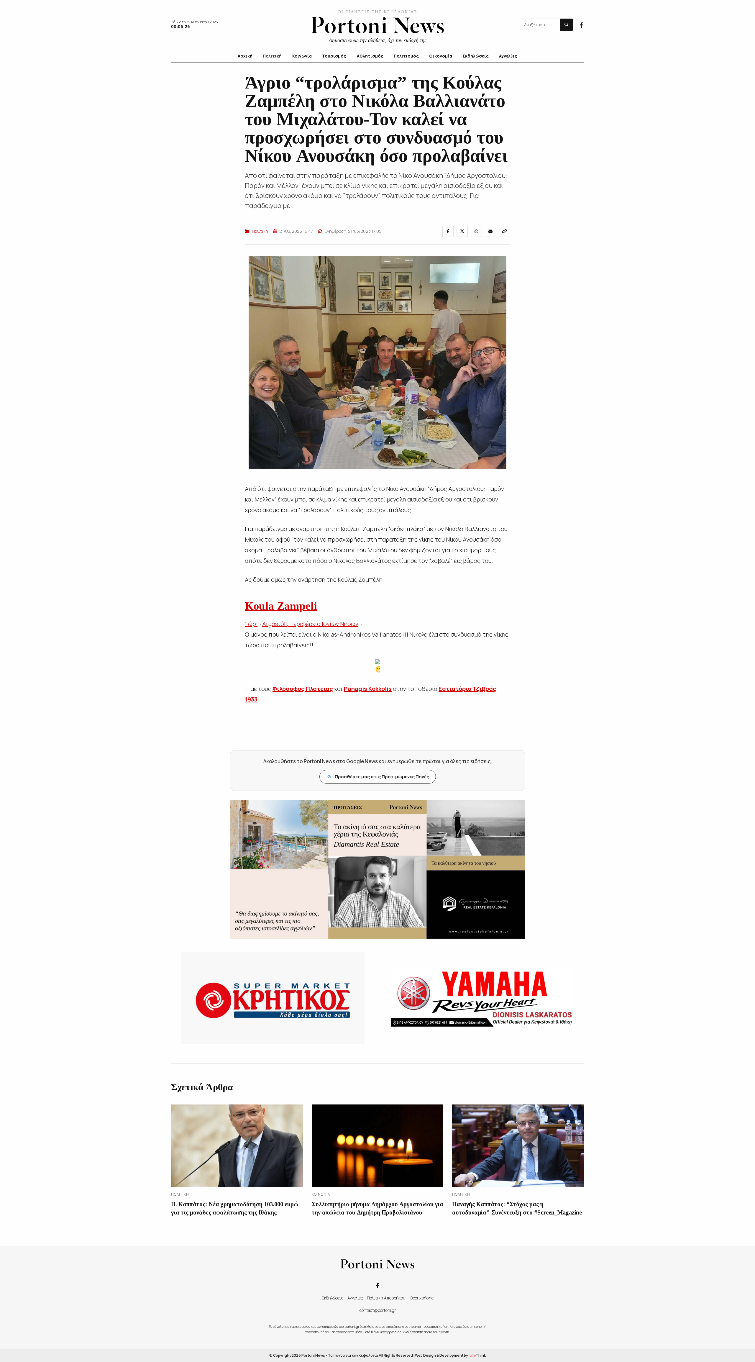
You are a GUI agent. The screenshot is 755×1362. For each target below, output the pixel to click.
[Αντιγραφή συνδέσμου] (504, 231)
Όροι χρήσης (421, 1298)
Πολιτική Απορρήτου (386, 1298)
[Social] (581, 24)
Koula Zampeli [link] (281, 606)
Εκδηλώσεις (332, 1298)
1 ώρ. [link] (251, 624)
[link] (303, 689)
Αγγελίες (355, 1298)
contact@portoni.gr (378, 1310)
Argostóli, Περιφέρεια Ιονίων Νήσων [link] (310, 624)
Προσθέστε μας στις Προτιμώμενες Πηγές (378, 776)
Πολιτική (260, 231)
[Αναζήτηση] (566, 25)
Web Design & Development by (450, 1355)
